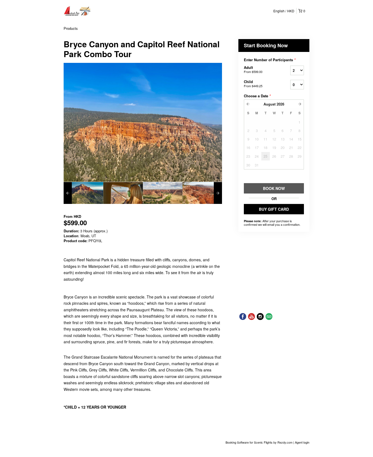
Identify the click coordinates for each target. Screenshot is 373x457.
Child (253, 83)
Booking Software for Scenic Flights (249, 442)
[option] (83, 193)
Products (71, 28)
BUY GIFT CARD (274, 209)
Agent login (302, 442)
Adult (253, 69)
